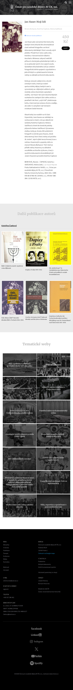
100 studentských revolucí (19, 459)
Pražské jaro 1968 (53, 365)
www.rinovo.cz (53, 674)
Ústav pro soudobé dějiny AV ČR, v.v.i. (30, 674)
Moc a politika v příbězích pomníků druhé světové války (19, 365)
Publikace (6, 550)
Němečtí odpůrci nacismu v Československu (53, 388)
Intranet (6, 570)
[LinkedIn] (36, 635)
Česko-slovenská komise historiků (49, 592)
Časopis (5, 553)
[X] (36, 649)
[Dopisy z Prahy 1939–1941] (36, 268)
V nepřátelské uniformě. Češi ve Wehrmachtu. (53, 482)
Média (5, 559)
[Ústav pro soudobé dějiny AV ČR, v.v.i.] (12, 8)
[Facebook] (36, 628)
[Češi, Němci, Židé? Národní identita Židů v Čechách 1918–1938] (12, 316)
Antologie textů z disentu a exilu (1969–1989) (19, 435)
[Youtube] (36, 656)
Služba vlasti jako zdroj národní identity (19, 506)
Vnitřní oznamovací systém (47, 567)
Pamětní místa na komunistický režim (53, 412)
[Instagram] (36, 641)
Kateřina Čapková (43, 29)
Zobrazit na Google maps (46, 553)
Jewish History (43, 581)
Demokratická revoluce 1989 (19, 388)
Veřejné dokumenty (44, 564)
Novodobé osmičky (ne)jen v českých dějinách (53, 435)
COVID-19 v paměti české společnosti (53, 459)
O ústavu (6, 548)
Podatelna (41, 561)
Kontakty (6, 562)
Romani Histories (44, 583)
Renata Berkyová (30, 29)
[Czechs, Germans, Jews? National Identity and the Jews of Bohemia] (36, 315)
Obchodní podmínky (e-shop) (47, 572)
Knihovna (6, 556)
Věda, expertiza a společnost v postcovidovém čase (53, 506)
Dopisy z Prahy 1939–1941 (33, 270)
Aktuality (6, 545)
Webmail (6, 567)
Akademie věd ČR (43, 589)
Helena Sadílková (56, 29)
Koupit (66, 48)
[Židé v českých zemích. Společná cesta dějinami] (12, 264)
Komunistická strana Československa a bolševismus (19, 412)
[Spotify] (36, 663)
